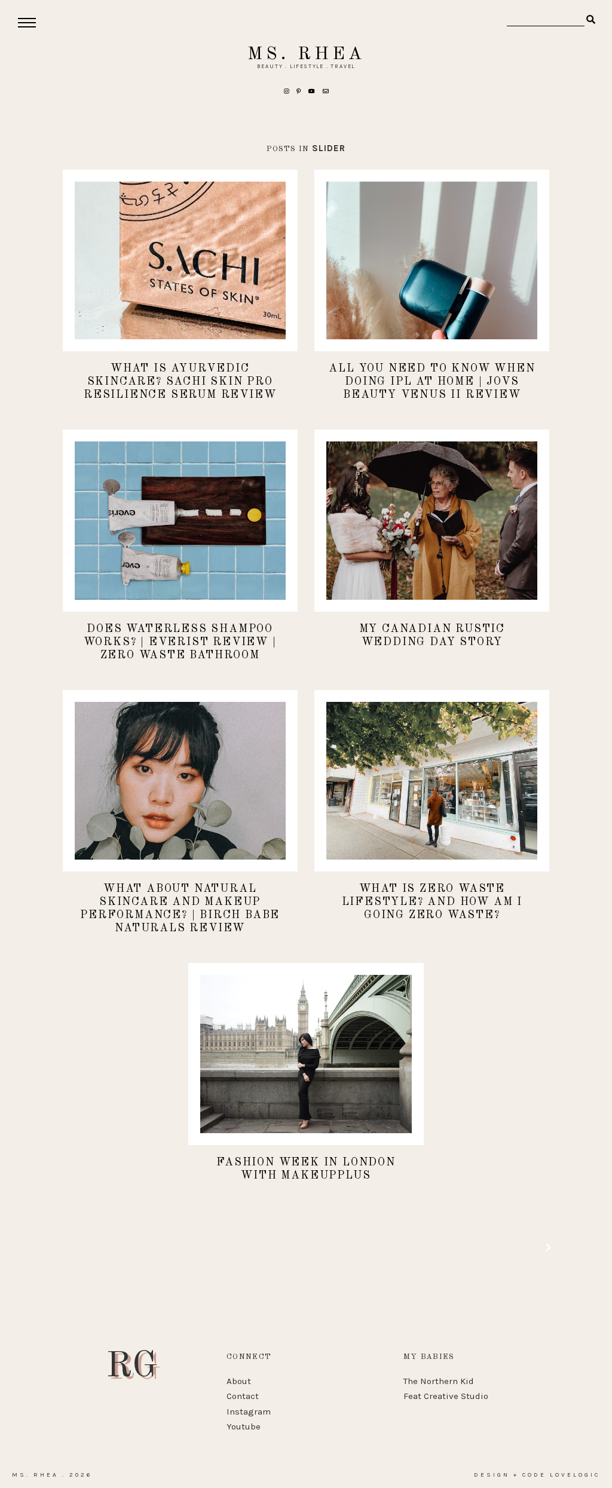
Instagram (249, 1411)
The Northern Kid (438, 1381)
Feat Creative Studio (445, 1396)
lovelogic (575, 1474)
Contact (243, 1396)
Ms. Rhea (306, 54)
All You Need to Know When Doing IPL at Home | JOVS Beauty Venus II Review (432, 381)
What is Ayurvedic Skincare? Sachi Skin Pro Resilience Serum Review (180, 381)
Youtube (244, 1426)
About (239, 1381)
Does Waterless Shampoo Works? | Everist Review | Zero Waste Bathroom (180, 642)
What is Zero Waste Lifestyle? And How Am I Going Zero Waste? (432, 902)
